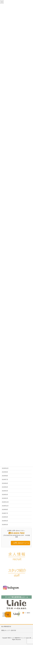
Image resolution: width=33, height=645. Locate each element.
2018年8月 (5, 509)
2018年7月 (5, 513)
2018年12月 (5, 502)
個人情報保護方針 (6, 626)
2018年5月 (5, 520)
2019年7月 (5, 479)
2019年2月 (5, 498)
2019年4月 (5, 491)
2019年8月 (5, 475)
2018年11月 (5, 505)
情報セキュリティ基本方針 (8, 630)
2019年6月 (5, 483)
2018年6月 (5, 517)
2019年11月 (5, 468)
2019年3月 (5, 494)
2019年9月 (5, 472)
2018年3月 (5, 524)
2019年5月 (5, 487)
